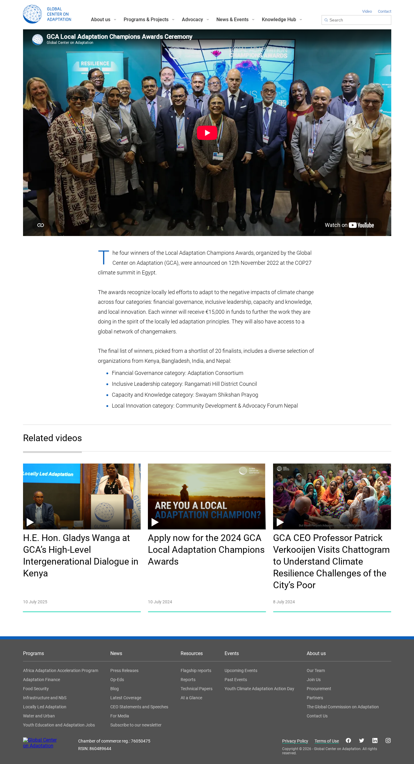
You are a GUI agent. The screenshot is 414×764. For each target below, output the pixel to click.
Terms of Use (327, 741)
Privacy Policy (295, 741)
